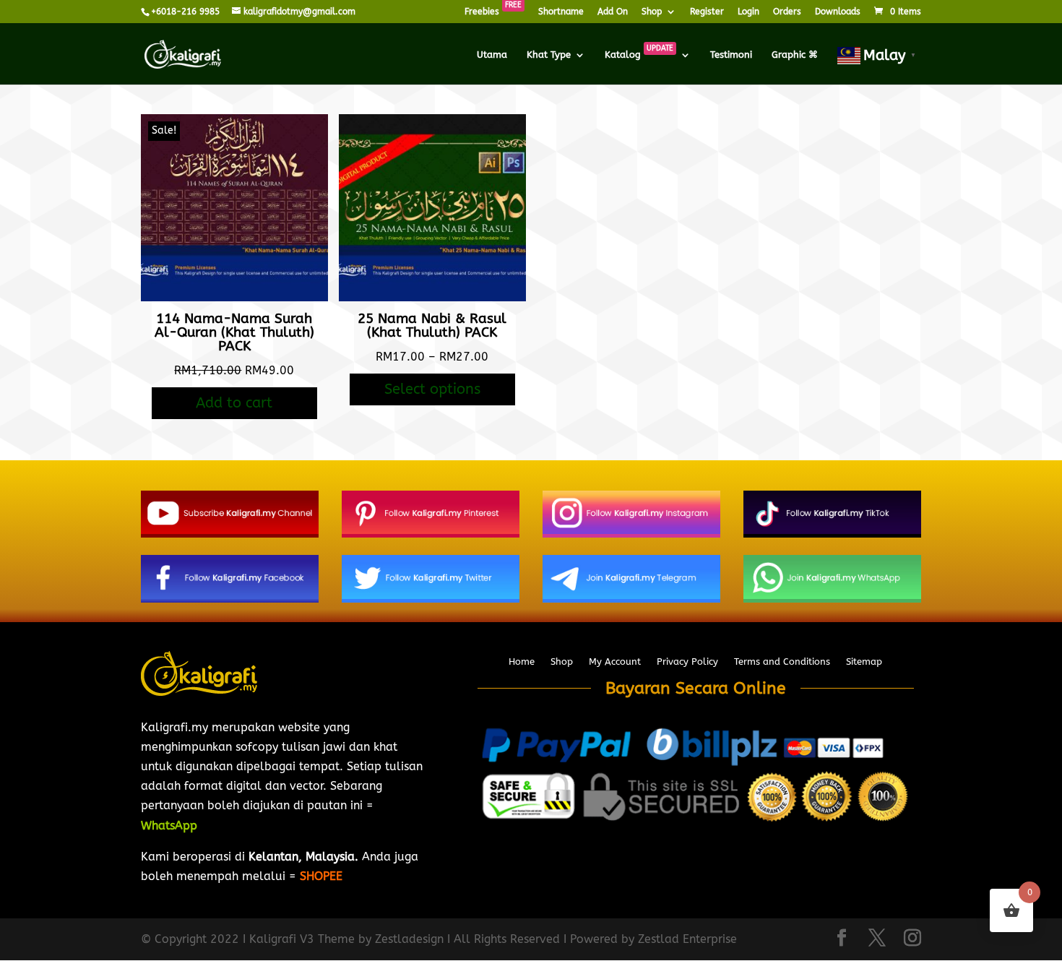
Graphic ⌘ (795, 55)
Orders (787, 12)
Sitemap (864, 662)
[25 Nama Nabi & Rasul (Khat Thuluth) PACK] (432, 297)
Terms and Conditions (782, 662)
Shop (652, 12)
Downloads (837, 12)
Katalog (639, 55)
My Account (615, 662)
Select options (432, 389)
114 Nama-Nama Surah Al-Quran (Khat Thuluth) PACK (234, 332)
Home (522, 662)
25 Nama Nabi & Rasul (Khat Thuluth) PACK (432, 325)
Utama (492, 55)
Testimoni (731, 55)
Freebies (493, 12)
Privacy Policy (687, 662)
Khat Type (549, 55)
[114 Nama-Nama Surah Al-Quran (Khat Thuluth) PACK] (234, 297)
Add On (612, 12)
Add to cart (234, 403)
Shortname (561, 12)
